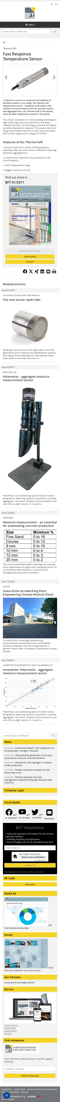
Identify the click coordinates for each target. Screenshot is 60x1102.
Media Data (10, 1028)
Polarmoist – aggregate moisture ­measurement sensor (27, 378)
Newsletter (6, 1089)
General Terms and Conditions (42, 1089)
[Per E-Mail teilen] (48, 271)
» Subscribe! (30, 865)
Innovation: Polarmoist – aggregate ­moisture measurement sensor (28, 671)
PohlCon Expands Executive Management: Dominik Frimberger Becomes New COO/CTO (28, 780)
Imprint (24, 1092)
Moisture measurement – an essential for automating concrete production (30, 524)
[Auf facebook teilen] (25, 273)
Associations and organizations (19, 982)
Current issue (11, 1025)
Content (30, 261)
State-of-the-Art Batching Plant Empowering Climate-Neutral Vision (28, 592)
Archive (8, 1033)
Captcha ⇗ (41, 860)
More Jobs (30, 884)
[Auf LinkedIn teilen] (42, 273)
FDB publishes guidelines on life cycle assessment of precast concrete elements (28, 756)
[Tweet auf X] (31, 273)
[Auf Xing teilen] (37, 273)
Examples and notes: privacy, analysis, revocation (24, 871)
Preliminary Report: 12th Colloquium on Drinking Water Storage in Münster (29, 749)
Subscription (10, 1030)
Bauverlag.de (7, 1099)
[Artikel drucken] (54, 271)
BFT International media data (28, 926)
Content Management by (13, 1096)
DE (51, 4)
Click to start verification (33, 857)
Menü (31, 24)
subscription (30, 256)
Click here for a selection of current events (28, 969)
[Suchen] (55, 31)
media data (19, 1089)
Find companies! (31, 1075)
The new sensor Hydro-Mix (21, 300)
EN (56, 4)
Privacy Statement (10, 1092)
